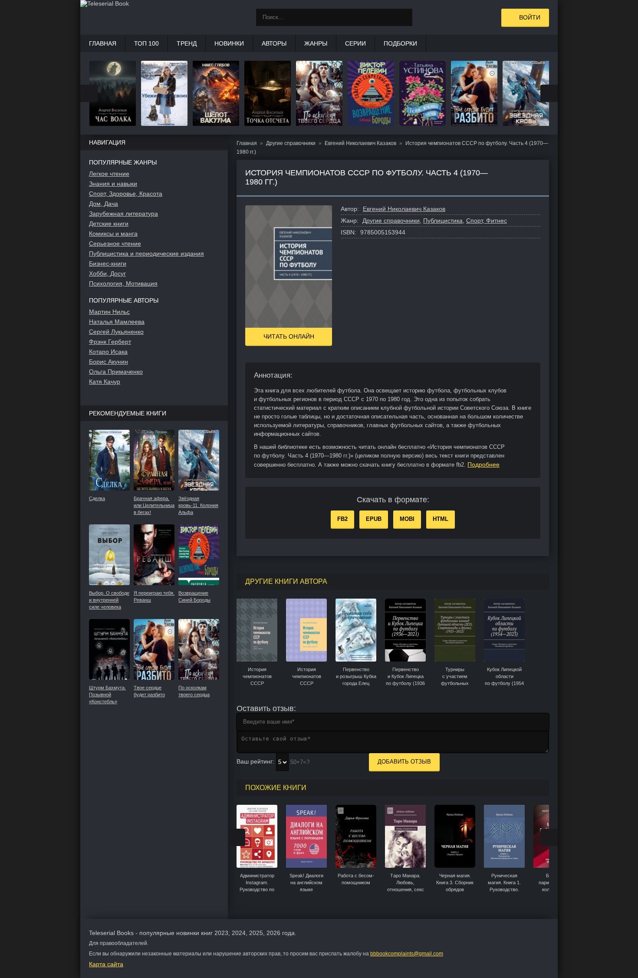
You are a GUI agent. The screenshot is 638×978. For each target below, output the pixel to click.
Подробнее (483, 464)
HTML (440, 519)
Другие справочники (391, 220)
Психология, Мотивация (123, 283)
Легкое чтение (109, 173)
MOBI (407, 519)
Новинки (229, 43)
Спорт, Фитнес (486, 220)
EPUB (373, 519)
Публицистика (443, 220)
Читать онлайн (288, 336)
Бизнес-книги (107, 263)
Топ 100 (146, 43)
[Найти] (403, 17)
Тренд (187, 43)
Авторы (274, 43)
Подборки (400, 43)
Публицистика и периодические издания (146, 253)
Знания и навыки (113, 183)
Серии (355, 43)
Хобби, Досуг (107, 273)
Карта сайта (106, 964)
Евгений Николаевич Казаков (404, 208)
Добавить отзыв (404, 761)
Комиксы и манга (113, 233)
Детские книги (108, 223)
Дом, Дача (103, 203)
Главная (102, 43)
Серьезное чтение (115, 243)
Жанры (315, 43)
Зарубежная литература (123, 213)
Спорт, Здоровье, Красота (125, 193)
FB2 (342, 519)
